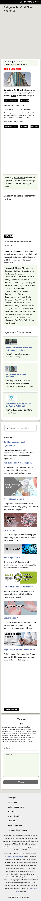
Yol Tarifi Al (9, 236)
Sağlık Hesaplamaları (16, 807)
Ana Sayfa (8, 62)
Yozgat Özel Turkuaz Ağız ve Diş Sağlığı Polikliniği (18, 405)
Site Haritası (12, 821)
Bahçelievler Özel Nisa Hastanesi (18, 9)
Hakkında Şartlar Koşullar (17, 830)
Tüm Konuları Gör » (12, 709)
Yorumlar (24, 126)
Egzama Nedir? (11, 618)
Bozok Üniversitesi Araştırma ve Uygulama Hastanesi (18, 349)
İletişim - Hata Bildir (15, 825)
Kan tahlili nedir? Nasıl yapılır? (18, 463)
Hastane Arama (13, 812)
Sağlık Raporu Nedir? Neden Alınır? (20, 650)
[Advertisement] (20, 36)
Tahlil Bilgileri (12, 802)
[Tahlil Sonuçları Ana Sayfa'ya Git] (30, 2)
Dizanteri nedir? (11, 530)
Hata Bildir (35, 126)
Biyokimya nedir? (12, 557)
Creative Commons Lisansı (14, 857)
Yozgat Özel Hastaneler (21, 62)
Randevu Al (25, 101)
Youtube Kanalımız (15, 816)
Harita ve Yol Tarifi (11, 126)
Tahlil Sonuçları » (11, 101)
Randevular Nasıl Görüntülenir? (18, 587)
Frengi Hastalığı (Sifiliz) (14, 499)
